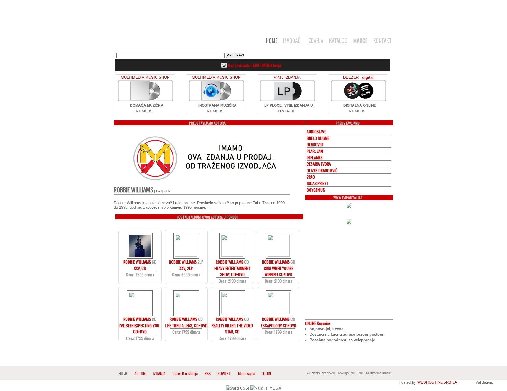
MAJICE (360, 40)
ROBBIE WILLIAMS (137, 262)
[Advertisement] (253, 15)
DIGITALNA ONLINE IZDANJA (359, 108)
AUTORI (140, 373)
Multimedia (174, 42)
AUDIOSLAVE (316, 131)
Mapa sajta (246, 373)
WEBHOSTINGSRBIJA (437, 382)
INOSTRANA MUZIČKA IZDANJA (217, 108)
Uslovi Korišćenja (185, 373)
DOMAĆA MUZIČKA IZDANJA (146, 108)
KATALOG (338, 40)
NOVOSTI (224, 373)
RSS (208, 373)
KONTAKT (382, 40)
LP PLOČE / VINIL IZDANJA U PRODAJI (288, 108)
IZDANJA (315, 40)
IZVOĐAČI (292, 40)
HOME (271, 40)
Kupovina (317, 323)
